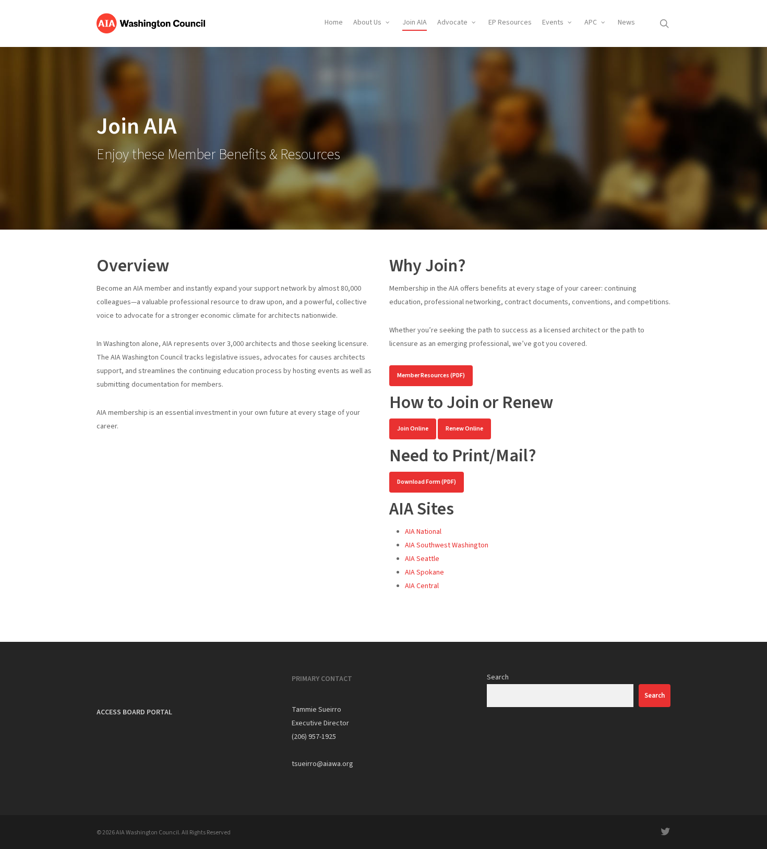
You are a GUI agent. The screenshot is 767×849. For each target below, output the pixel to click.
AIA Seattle (422, 559)
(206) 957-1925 (314, 737)
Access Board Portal (134, 712)
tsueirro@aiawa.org (322, 764)
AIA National (423, 532)
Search (498, 677)
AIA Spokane (424, 572)
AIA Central (422, 586)
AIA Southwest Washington (446, 545)
